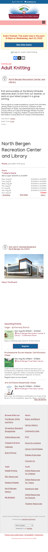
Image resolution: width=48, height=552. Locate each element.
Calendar (9, 447)
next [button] (43, 195)
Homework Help (31, 489)
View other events (24, 45)
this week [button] (24, 195)
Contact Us (30, 461)
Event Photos (10, 453)
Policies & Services (33, 455)
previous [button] (6, 195)
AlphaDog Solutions (28, 519)
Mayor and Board (32, 419)
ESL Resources (11, 477)
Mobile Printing (11, 471)
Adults (12, 119)
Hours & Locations (33, 443)
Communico (39, 535)
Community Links (32, 431)
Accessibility (29, 535)
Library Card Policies (34, 449)
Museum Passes (12, 483)
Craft (12, 122)
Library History (31, 426)
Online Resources (12, 438)
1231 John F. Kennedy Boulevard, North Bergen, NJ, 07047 (22, 248)
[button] (43, 22)
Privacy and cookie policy (14, 535)
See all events (40, 400)
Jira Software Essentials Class (20, 383)
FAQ (27, 437)
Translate (29, 528)
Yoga (16, 328)
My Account (10, 498)
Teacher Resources (33, 504)
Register (25, 346)
